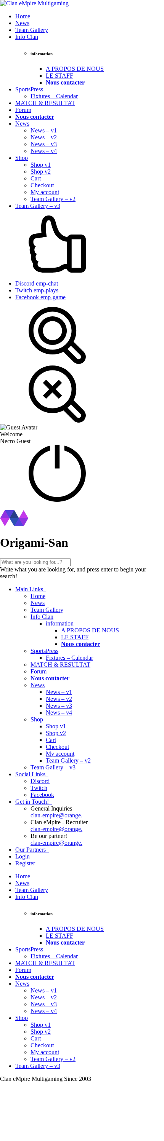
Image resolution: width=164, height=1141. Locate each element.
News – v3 (44, 144)
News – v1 (44, 130)
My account (45, 192)
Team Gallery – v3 (37, 206)
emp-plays (36, 290)
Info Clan (26, 37)
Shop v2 (41, 171)
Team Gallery (31, 30)
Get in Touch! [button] (32, 801)
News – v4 (44, 151)
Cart (36, 178)
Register (25, 863)
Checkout (42, 185)
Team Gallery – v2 (53, 199)
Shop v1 (41, 164)
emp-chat (36, 283)
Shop (21, 158)
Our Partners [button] (31, 849)
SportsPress (29, 89)
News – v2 (44, 137)
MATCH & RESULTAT (45, 103)
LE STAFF (59, 75)
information (60, 623)
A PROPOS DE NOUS (75, 68)
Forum (23, 110)
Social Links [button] (31, 774)
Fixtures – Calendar (54, 96)
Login (22, 856)
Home (22, 16)
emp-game (40, 297)
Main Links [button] (30, 589)
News (22, 23)
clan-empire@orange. (56, 815)
